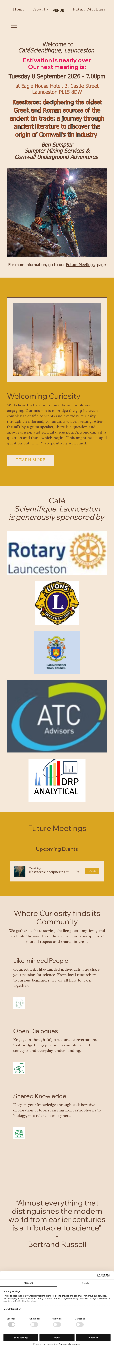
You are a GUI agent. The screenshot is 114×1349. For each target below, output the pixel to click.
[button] (51, 872)
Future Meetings (80, 265)
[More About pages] (47, 10)
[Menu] (14, 26)
